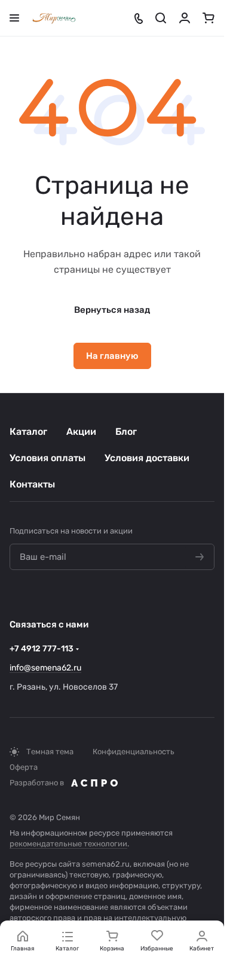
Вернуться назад (112, 309)
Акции (81, 431)
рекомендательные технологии (68, 843)
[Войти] (185, 18)
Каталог (28, 431)
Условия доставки (147, 458)
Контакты (32, 484)
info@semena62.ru (45, 668)
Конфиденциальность (133, 751)
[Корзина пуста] (208, 18)
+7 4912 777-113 (41, 649)
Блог (126, 431)
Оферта (24, 767)
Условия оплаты (47, 458)
